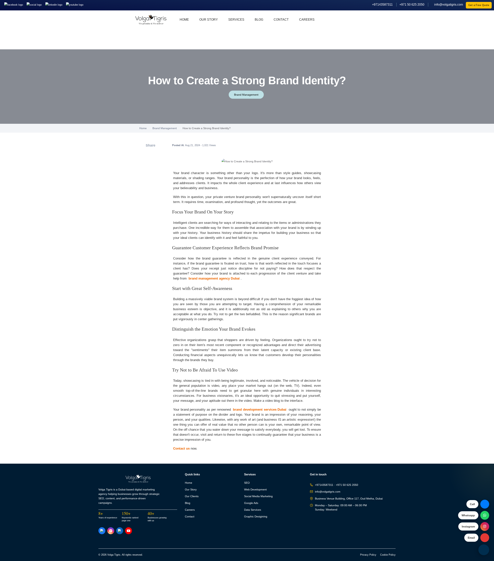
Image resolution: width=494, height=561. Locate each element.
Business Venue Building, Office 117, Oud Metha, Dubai (349, 498)
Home (184, 19)
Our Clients (192, 496)
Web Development (255, 489)
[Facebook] (14, 4)
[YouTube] (128, 530)
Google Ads (251, 503)
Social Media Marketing (258, 496)
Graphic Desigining (255, 516)
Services (236, 19)
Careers (307, 19)
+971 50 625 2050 (411, 4)
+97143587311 (382, 4)
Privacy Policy (368, 554)
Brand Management (246, 94)
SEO (247, 482)
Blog (259, 19)
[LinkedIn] (54, 4)
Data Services (252, 509)
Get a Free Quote (478, 5)
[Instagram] (34, 4)
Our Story (208, 19)
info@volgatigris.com (447, 4)
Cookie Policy (388, 554)
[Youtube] (74, 4)
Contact (281, 19)
